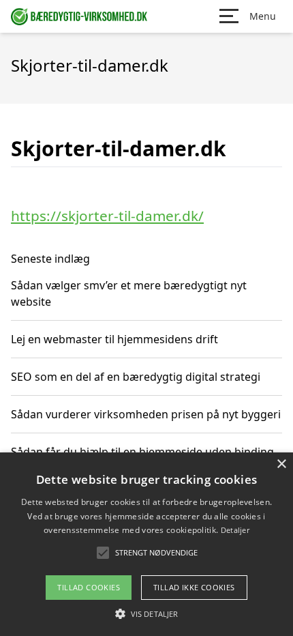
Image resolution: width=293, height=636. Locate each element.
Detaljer (235, 530)
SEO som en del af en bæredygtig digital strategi (135, 376)
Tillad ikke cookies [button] (194, 587)
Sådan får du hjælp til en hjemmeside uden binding (142, 451)
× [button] (281, 464)
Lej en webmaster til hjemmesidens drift (114, 339)
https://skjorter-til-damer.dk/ (107, 215)
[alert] (146, 544)
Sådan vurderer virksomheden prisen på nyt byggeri (146, 414)
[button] (146, 613)
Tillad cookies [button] (88, 587)
